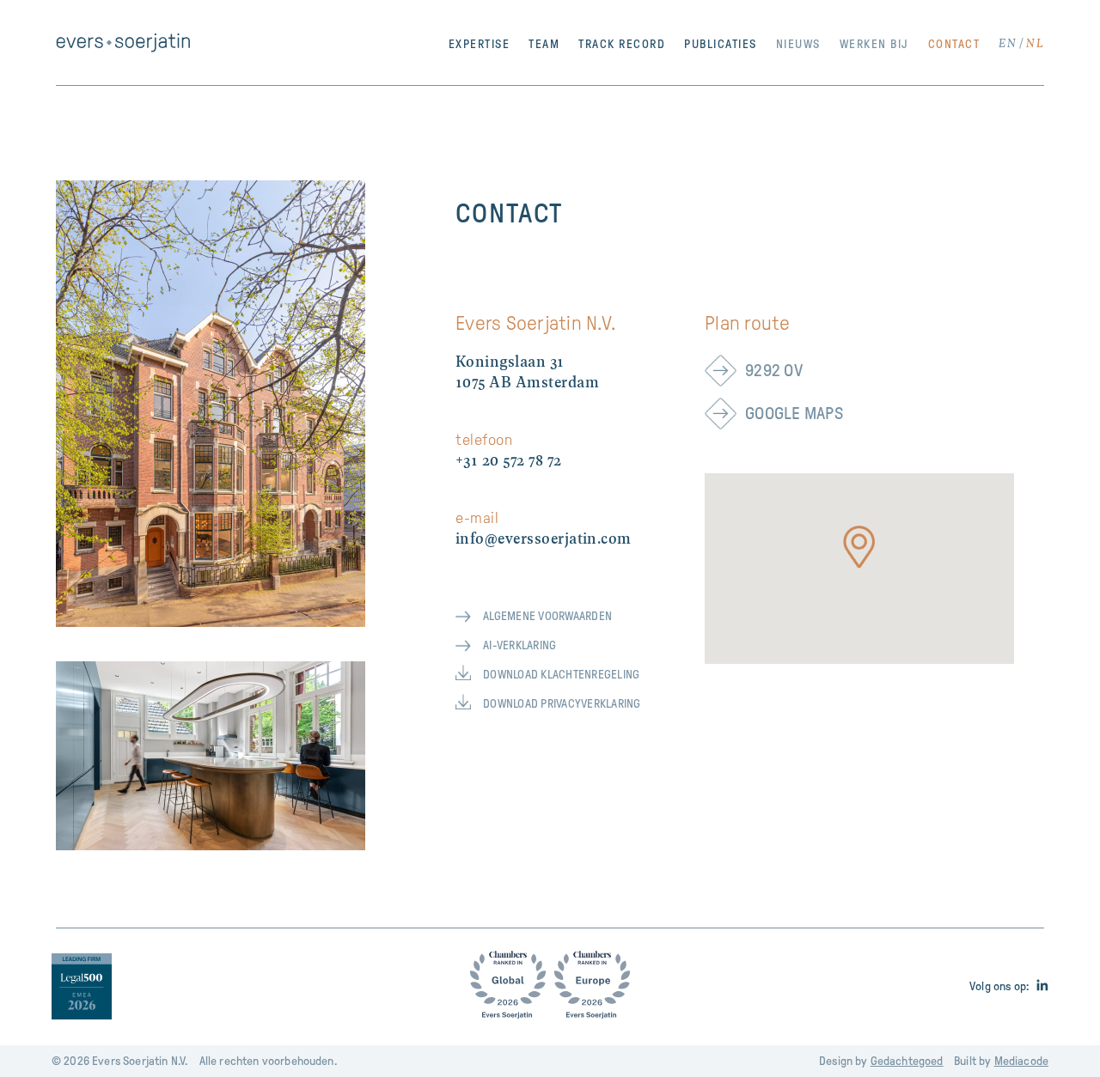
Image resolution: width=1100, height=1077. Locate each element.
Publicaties (720, 44)
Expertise (479, 44)
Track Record (621, 44)
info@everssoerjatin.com (543, 540)
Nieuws (798, 44)
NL (1035, 45)
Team (544, 44)
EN (1008, 45)
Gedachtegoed (907, 1061)
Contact (954, 44)
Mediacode (1021, 1061)
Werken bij (874, 44)
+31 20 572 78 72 (508, 461)
